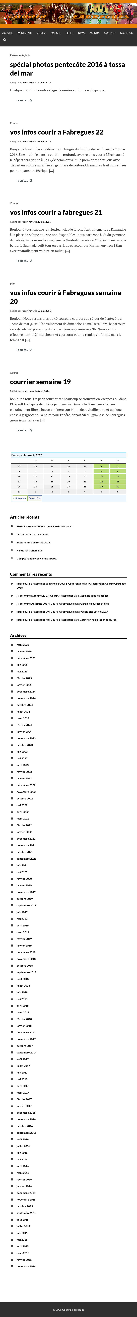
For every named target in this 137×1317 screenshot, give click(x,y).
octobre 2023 (25, 744)
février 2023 (24, 771)
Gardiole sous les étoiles (94, 595)
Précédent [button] (21, 498)
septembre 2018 (26, 972)
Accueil (7, 32)
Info (27, 55)
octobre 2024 (25, 704)
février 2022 (24, 825)
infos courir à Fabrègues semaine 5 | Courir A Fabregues (50, 583)
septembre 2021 (26, 858)
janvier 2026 (24, 651)
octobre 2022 (25, 798)
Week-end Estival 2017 (94, 611)
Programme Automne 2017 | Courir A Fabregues (45, 603)
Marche (56, 32)
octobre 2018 (25, 965)
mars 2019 (23, 932)
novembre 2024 (26, 698)
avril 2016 (23, 1166)
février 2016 (24, 1179)
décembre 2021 (26, 838)
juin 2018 (22, 992)
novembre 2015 (26, 1199)
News (81, 32)
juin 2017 (22, 1072)
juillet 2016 (23, 1146)
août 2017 (23, 1059)
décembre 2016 (26, 1112)
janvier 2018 (24, 1025)
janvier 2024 (24, 731)
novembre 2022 (26, 791)
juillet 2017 (23, 1065)
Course (41, 32)
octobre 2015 (25, 1206)
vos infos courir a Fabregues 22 (56, 132)
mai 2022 (22, 805)
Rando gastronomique (30, 550)
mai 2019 (22, 918)
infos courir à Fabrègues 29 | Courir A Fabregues (45, 611)
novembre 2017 (26, 1039)
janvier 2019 (24, 945)
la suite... (25, 100)
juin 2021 (22, 865)
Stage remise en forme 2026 (33, 542)
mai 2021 (22, 871)
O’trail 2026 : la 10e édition (32, 534)
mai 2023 (22, 758)
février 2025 (24, 678)
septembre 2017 (26, 1052)
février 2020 (24, 878)
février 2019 (24, 938)
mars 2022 (23, 818)
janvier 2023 (24, 778)
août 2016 (23, 1139)
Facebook (126, 32)
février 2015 (24, 1259)
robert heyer (28, 82)
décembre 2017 (26, 1032)
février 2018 (24, 1019)
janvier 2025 (24, 684)
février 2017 (24, 1099)
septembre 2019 (26, 905)
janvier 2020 (24, 885)
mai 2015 (22, 1239)
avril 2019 (23, 925)
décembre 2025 (26, 658)
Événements (24, 32)
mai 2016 (22, 1159)
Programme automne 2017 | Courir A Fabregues (45, 595)
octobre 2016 (25, 1125)
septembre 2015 (26, 1212)
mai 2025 (22, 671)
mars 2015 (23, 1253)
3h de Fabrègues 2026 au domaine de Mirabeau (44, 526)
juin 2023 (22, 751)
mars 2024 (23, 718)
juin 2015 (22, 1232)
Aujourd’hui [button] (35, 498)
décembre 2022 (26, 785)
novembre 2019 (26, 892)
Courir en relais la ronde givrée (98, 619)
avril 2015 (23, 1246)
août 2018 (23, 978)
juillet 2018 (23, 985)
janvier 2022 (24, 831)
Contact (109, 32)
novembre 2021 (26, 845)
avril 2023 (23, 765)
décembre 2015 (26, 1192)
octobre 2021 (25, 851)
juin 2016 (22, 1152)
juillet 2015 (23, 1226)
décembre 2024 (26, 691)
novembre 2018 (26, 958)
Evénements (17, 55)
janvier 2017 (24, 1105)
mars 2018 (23, 1012)
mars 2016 (23, 1172)
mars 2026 (23, 644)
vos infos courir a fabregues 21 (56, 212)
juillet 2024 (23, 711)
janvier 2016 (24, 1186)
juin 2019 (22, 912)
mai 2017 (22, 1079)
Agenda (95, 32)
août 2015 (23, 1219)
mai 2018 (22, 998)
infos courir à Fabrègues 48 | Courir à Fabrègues (45, 619)
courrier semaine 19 (40, 382)
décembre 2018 (26, 952)
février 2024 (24, 724)
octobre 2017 (25, 1045)
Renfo (70, 32)
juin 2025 (22, 664)
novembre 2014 (26, 1266)
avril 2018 (23, 1005)
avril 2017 (23, 1085)
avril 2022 (23, 811)
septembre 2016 (26, 1132)
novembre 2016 (26, 1119)
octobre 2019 (25, 898)
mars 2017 (23, 1092)
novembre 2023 (26, 738)
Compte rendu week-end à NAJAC (37, 558)
